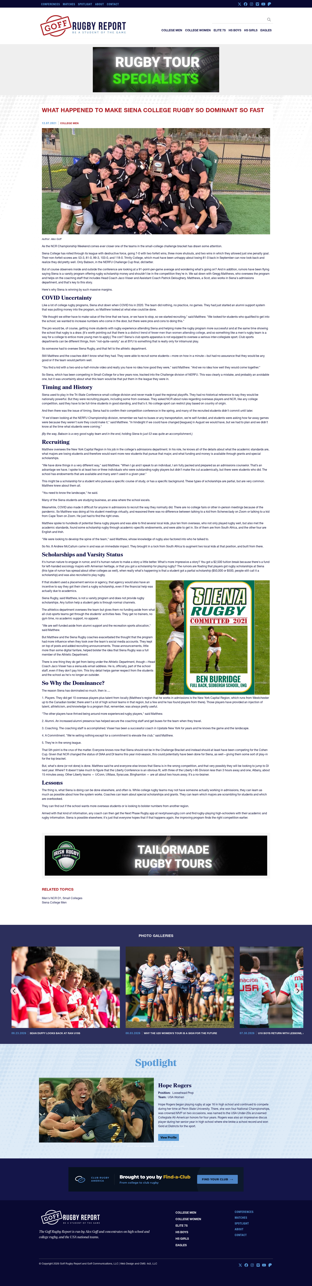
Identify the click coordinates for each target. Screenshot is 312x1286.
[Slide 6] (162, 1114)
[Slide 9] (182, 1114)
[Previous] (14, 959)
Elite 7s (220, 30)
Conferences (50, 4)
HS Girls (250, 30)
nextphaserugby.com (171, 789)
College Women (198, 30)
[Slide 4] (149, 1114)
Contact (113, 4)
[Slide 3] (143, 1114)
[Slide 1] (130, 1114)
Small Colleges (72, 866)
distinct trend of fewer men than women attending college (167, 309)
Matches (69, 4)
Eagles (266, 30)
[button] (56, 1079)
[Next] (298, 959)
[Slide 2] (136, 1114)
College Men (171, 30)
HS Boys (235, 30)
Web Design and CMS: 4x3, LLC (138, 1234)
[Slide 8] (175, 1114)
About (99, 4)
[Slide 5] (156, 1114)
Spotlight (85, 4)
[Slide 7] (169, 1114)
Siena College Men (54, 870)
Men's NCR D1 (51, 866)
